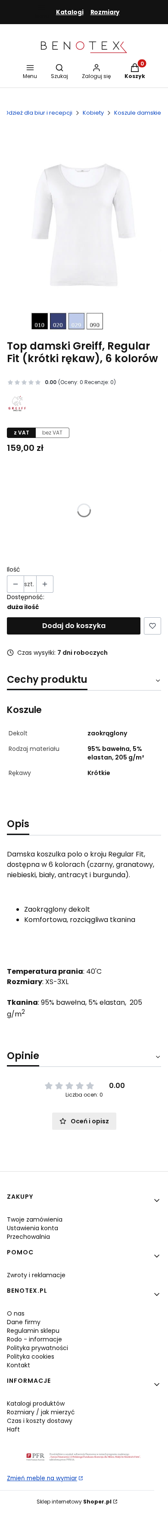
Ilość (13, 569)
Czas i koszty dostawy (39, 1420)
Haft (13, 1429)
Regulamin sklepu (33, 1330)
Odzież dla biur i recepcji (38, 112)
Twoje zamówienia (34, 1219)
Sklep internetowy (74, 1501)
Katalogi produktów (36, 1403)
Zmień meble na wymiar (42, 1478)
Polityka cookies (30, 1356)
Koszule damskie (137, 112)
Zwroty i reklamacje (36, 1275)
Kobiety (93, 112)
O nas (16, 1313)
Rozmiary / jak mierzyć (41, 1412)
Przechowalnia (28, 1236)
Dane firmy (23, 1322)
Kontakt (18, 1365)
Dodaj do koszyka (74, 626)
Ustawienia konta (32, 1228)
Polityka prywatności (37, 1348)
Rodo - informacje (34, 1339)
